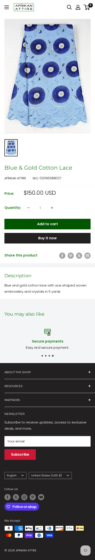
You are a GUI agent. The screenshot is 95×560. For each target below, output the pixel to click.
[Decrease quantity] (28, 207)
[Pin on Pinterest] (71, 255)
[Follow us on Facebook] (7, 497)
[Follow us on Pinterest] (33, 497)
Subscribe (20, 454)
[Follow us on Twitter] (16, 497)
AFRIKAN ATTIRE (15, 178)
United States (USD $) (46, 475)
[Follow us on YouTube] (41, 497)
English (12, 475)
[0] (87, 7)
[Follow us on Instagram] (24, 497)
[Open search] (69, 7)
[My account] (78, 7)
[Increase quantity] (52, 207)
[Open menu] (6, 7)
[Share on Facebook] (62, 255)
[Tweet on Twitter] (79, 255)
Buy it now (47, 238)
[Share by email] (87, 255)
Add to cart (47, 224)
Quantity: (12, 207)
